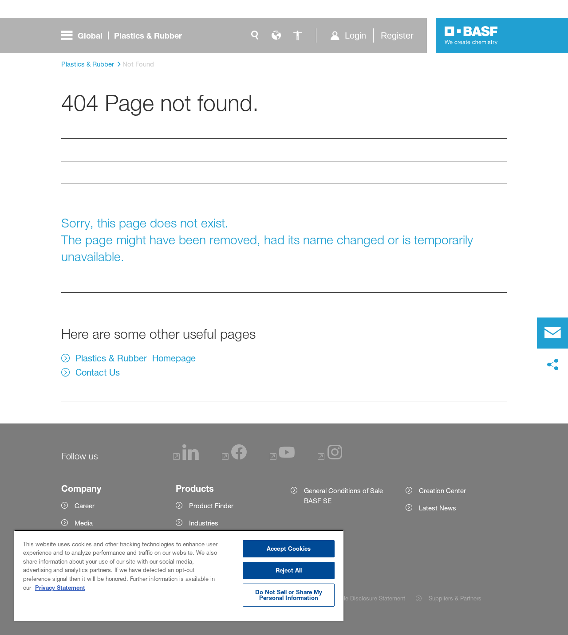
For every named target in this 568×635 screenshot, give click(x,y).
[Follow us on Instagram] (330, 457)
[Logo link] (471, 35)
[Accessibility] (297, 35)
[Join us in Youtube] (282, 457)
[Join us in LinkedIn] (186, 457)
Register (397, 35)
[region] (178, 575)
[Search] (254, 35)
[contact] (552, 333)
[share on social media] (552, 364)
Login (355, 35)
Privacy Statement (60, 587)
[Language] (276, 35)
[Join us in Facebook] (234, 457)
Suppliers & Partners (455, 598)
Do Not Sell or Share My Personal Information (289, 594)
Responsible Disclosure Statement (360, 598)
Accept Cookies (289, 548)
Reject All (289, 570)
